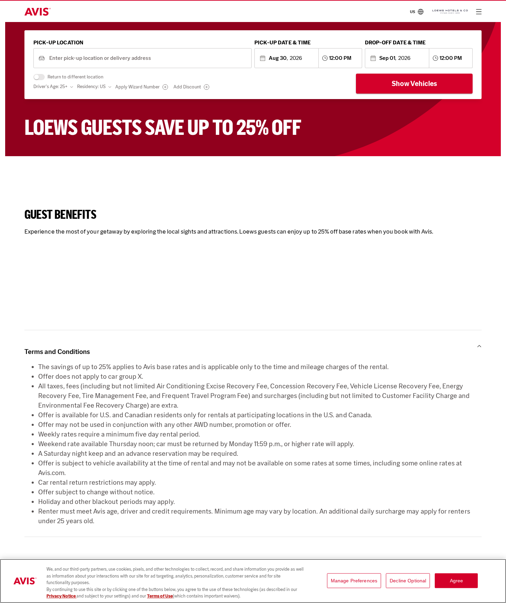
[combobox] (147, 58)
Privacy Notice (61, 596)
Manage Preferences (354, 580)
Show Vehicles (414, 83)
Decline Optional (408, 580)
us (412, 11)
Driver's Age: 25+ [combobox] (50, 86)
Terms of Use (160, 596)
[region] (253, 581)
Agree (456, 580)
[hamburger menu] (479, 11)
